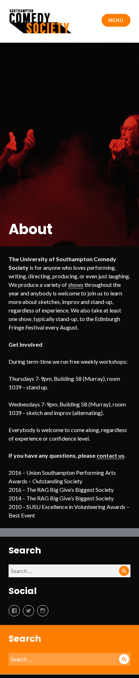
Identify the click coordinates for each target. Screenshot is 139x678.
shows (75, 284)
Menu (115, 20)
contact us (110, 455)
